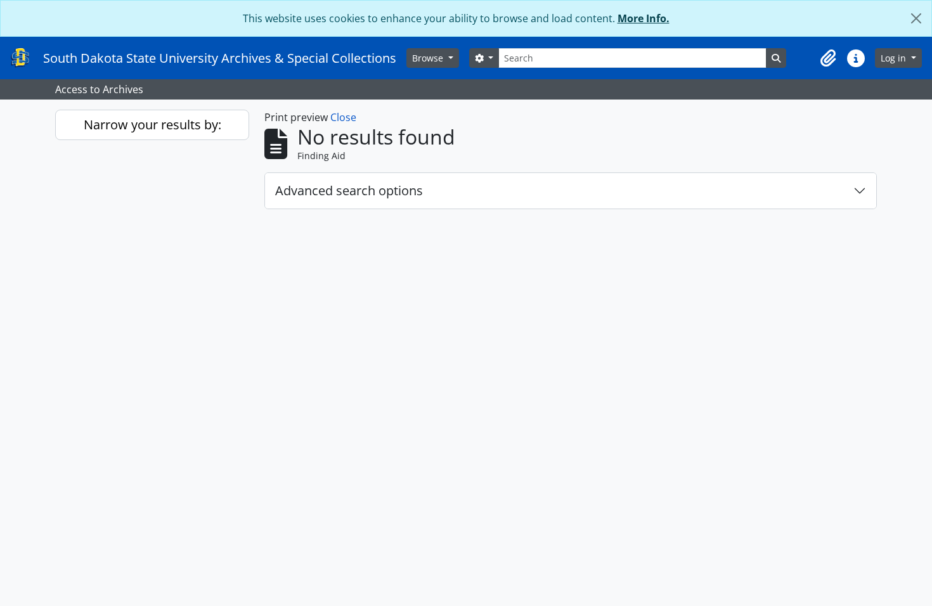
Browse (429, 58)
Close (343, 117)
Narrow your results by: (152, 124)
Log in (895, 58)
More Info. (644, 18)
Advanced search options (349, 190)
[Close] (916, 18)
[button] (828, 58)
